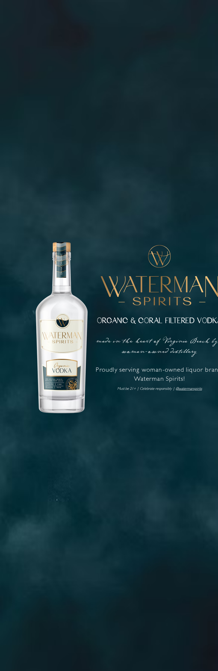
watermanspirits (190, 389)
